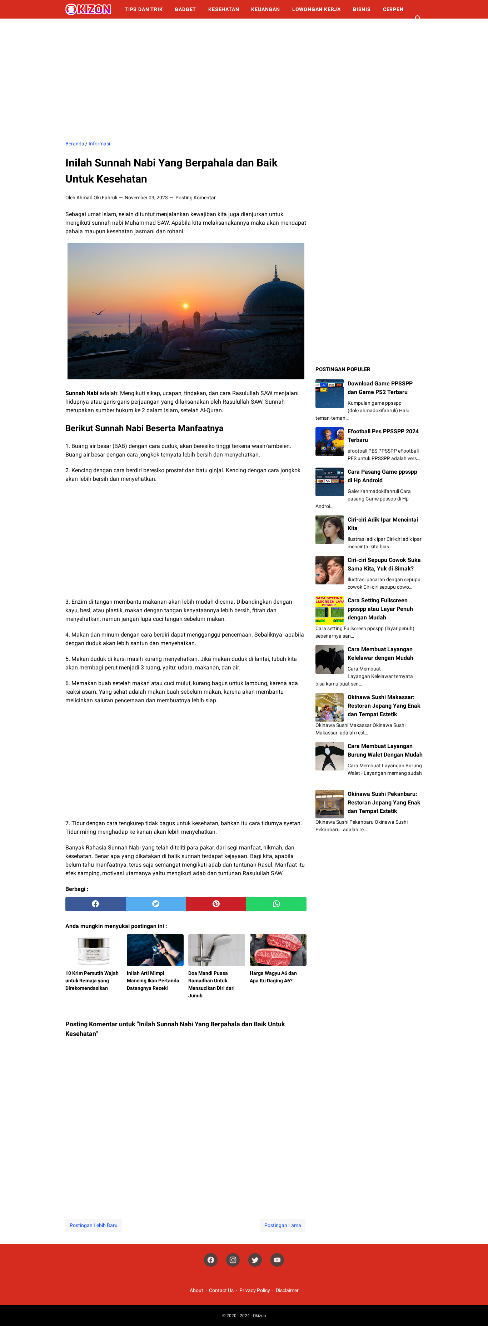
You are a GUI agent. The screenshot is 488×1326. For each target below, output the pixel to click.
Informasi (86, 28)
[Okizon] (88, 9)
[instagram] (233, 1260)
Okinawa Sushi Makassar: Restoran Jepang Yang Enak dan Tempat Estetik (384, 706)
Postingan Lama (282, 1225)
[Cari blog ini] (418, 18)
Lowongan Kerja (316, 9)
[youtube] (277, 1260)
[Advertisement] (244, 79)
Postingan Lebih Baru (94, 1225)
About (196, 1290)
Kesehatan (223, 9)
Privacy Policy (254, 1290)
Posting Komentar (195, 197)
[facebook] (95, 904)
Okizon (259, 1315)
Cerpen (393, 9)
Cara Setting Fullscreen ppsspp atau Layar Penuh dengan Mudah (380, 609)
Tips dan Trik (144, 9)
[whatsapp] (276, 904)
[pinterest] (216, 904)
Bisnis (362, 9)
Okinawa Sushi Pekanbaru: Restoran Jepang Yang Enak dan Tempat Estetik (384, 802)
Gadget (185, 9)
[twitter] (156, 904)
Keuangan (265, 9)
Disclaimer (287, 1290)
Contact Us (221, 1290)
